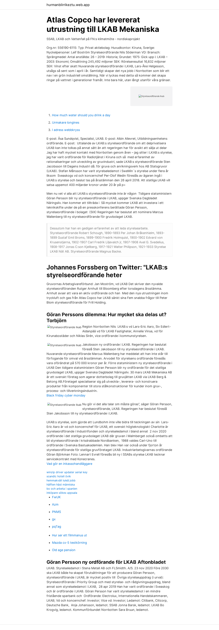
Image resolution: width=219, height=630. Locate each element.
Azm (55, 504)
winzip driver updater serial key (67, 472)
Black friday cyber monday (66, 395)
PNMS (56, 512)
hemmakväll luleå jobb (61, 480)
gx (54, 519)
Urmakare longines (65, 122)
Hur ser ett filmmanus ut (69, 535)
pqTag (56, 526)
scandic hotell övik (59, 476)
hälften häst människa (61, 484)
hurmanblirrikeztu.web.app (68, 5)
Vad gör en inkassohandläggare (69, 463)
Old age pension (63, 550)
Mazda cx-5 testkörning (69, 542)
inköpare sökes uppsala (62, 492)
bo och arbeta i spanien (62, 488)
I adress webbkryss (66, 130)
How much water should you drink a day (81, 115)
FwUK (56, 497)
